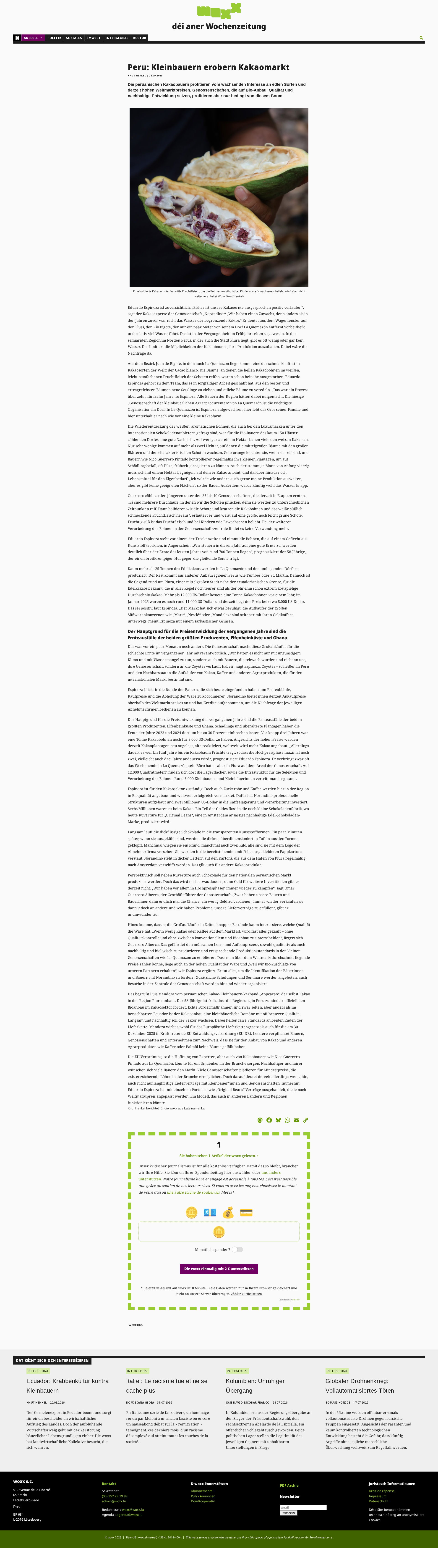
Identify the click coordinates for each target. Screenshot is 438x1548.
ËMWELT (94, 38)
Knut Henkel (137, 75)
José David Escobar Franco (248, 1402)
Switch (233, 1249)
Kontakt (109, 1483)
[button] (421, 37)
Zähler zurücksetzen (246, 1294)
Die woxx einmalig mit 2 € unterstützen (219, 1268)
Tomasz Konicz (338, 1402)
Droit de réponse (382, 1491)
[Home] (17, 37)
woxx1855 (136, 1325)
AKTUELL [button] (31, 38)
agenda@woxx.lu (130, 1514)
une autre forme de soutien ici (193, 1192)
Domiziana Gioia (140, 1402)
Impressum (377, 1496)
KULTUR (139, 38)
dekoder (296, 1299)
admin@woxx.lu (114, 1501)
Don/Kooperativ (203, 1501)
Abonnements (201, 1491)
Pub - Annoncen (203, 1496)
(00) (115, 1496)
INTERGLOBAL (116, 38)
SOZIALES (74, 38)
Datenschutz (378, 1501)
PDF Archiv (289, 1485)
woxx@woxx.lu (133, 1509)
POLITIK (54, 38)
